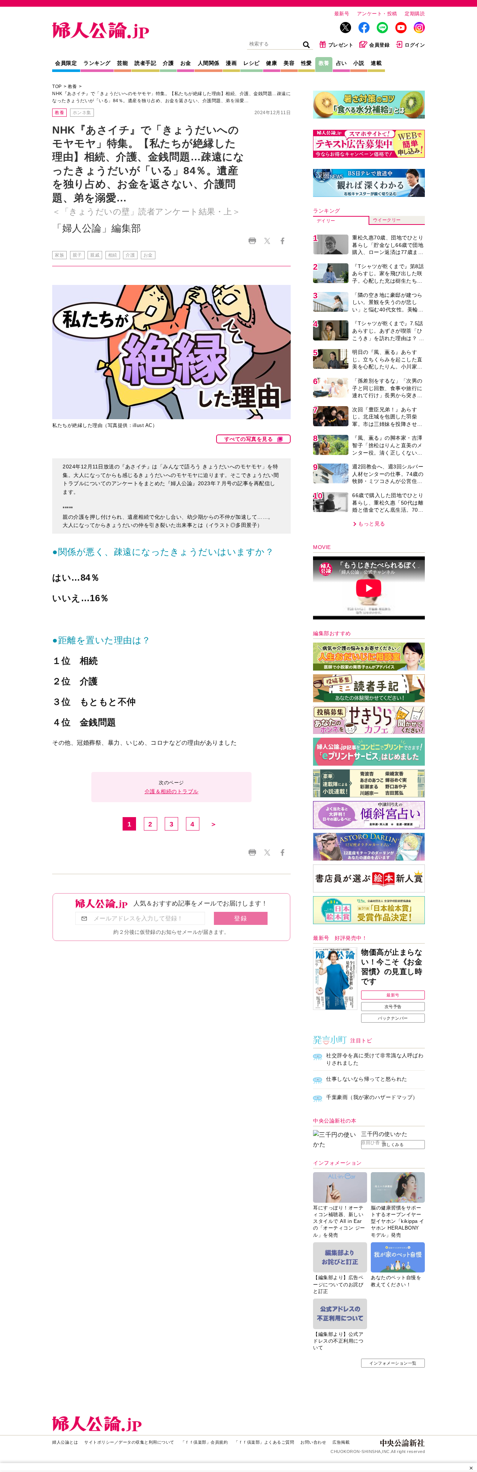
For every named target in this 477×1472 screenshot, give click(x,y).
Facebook (282, 240)
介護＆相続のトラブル (172, 791)
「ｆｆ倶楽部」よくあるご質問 (264, 1442)
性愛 (306, 63)
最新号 (342, 13)
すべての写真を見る (248, 439)
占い (341, 63)
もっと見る (371, 524)
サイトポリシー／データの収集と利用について (129, 1442)
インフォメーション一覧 (393, 1363)
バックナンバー (393, 1018)
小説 (358, 63)
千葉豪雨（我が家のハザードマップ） (372, 1097)
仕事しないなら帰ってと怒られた (366, 1079)
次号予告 (393, 1006)
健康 (271, 63)
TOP (57, 86)
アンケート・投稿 (377, 13)
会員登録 (379, 45)
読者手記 (145, 63)
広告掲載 (341, 1442)
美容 (289, 63)
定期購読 (415, 13)
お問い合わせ (313, 1442)
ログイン (415, 45)
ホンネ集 (82, 112)
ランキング (97, 63)
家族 (59, 255)
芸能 (122, 63)
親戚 (94, 255)
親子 (77, 255)
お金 (185, 63)
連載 (376, 63)
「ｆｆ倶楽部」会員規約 (204, 1442)
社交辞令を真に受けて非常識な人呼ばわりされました (374, 1059)
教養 (324, 63)
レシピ (251, 63)
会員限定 (66, 63)
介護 (168, 63)
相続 (112, 255)
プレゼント (341, 45)
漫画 (231, 63)
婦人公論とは (65, 1442)
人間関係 (208, 63)
